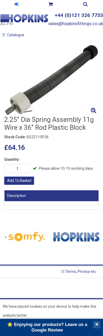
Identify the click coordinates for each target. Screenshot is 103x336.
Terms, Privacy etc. (80, 271)
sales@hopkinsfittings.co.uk (75, 23)
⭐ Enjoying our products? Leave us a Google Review (47, 327)
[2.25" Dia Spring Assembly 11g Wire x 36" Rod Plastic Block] (51, 80)
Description (16, 196)
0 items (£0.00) (50, 5)
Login (16, 5)
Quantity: (12, 159)
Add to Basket (19, 180)
